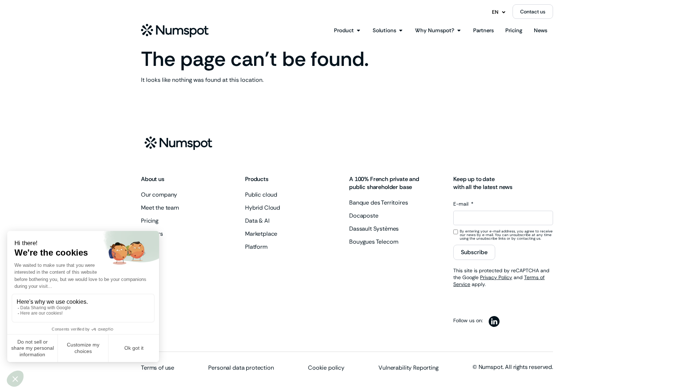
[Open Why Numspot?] (459, 30)
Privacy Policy (496, 277)
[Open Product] (358, 30)
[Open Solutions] (400, 30)
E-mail (461, 204)
